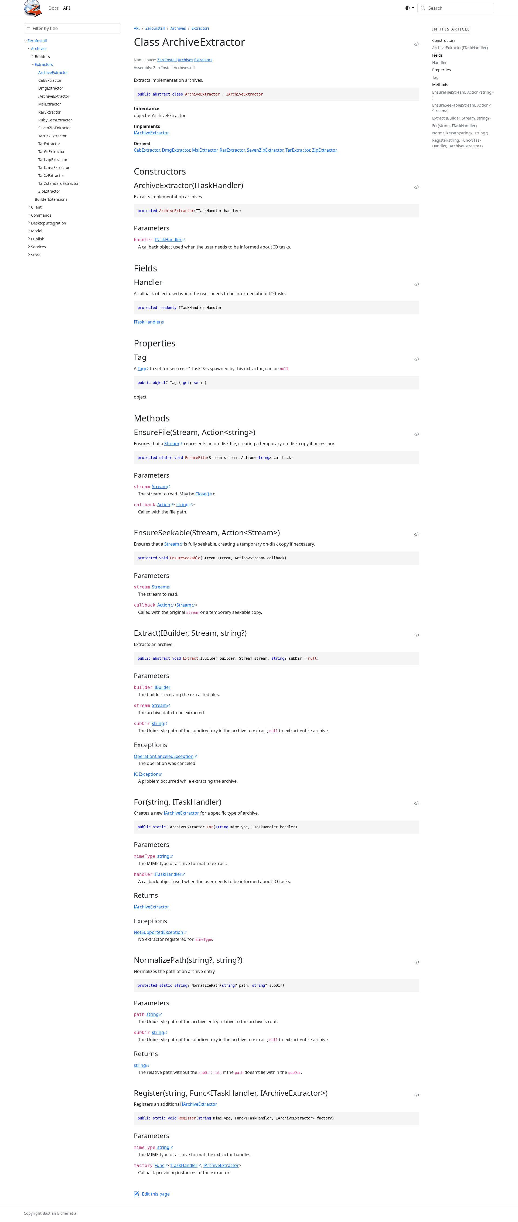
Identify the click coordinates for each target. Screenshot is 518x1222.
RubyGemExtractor (55, 119)
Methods (440, 84)
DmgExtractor (50, 88)
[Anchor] (192, 171)
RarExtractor (49, 112)
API (66, 8)
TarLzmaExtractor (54, 167)
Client (36, 207)
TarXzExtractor (51, 175)
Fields (437, 55)
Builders (42, 56)
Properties (441, 69)
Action (163, 505)
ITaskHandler (168, 240)
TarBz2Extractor (52, 135)
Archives (38, 48)
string (182, 505)
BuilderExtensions (51, 199)
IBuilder (163, 687)
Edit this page (156, 1194)
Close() (202, 494)
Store (35, 254)
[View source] (416, 44)
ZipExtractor (49, 191)
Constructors (443, 40)
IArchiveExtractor (53, 96)
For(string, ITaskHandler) (454, 125)
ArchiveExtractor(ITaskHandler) (460, 47)
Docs (54, 8)
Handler (439, 62)
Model (36, 230)
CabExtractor (50, 80)
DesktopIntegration (48, 223)
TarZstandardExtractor (58, 183)
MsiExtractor (49, 104)
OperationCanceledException (163, 756)
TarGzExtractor (51, 151)
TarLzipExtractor (52, 159)
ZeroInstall (37, 40)
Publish (38, 238)
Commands (41, 215)
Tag (141, 369)
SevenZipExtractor (54, 127)
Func (159, 1165)
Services (38, 246)
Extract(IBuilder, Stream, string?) (461, 118)
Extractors (44, 64)
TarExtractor (49, 143)
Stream (171, 444)
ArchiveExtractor (53, 72)
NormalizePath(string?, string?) (460, 132)
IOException (146, 774)
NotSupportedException (158, 932)
